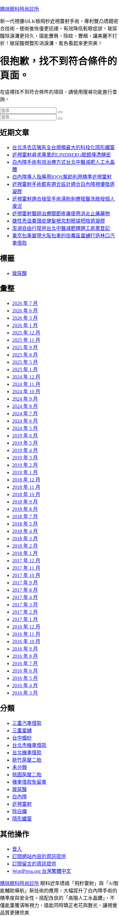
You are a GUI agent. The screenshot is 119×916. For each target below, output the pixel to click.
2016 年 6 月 (25, 670)
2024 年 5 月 (25, 428)
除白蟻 (19, 811)
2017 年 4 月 (25, 597)
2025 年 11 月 (26, 340)
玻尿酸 (19, 273)
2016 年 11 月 (26, 634)
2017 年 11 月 (26, 568)
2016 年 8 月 (25, 656)
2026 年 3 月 (25, 318)
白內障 (19, 796)
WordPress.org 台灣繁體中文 (41, 871)
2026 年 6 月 (25, 310)
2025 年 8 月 (25, 354)
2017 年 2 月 (25, 612)
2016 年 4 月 (25, 685)
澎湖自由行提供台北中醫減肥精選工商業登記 (61, 228)
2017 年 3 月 (25, 604)
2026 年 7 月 (25, 303)
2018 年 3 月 (25, 538)
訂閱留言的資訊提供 (34, 863)
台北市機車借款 (29, 745)
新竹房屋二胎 (26, 760)
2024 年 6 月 (25, 421)
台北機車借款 (26, 752)
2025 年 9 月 (25, 347)
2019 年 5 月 (25, 443)
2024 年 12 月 (26, 376)
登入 (17, 849)
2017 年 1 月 (25, 619)
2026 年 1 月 (25, 325)
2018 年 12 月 (26, 479)
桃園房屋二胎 (26, 774)
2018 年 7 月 (25, 516)
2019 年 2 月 (25, 465)
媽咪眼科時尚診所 (19, 9)
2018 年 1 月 (25, 553)
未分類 (19, 767)
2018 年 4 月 (25, 531)
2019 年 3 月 (25, 457)
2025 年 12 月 (26, 332)
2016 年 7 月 (25, 663)
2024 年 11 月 (26, 384)
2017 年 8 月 (25, 590)
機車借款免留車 (29, 782)
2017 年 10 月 (26, 575)
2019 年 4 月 (25, 450)
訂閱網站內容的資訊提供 (39, 856)
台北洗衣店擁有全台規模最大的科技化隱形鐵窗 (63, 147)
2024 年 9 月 (25, 398)
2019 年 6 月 (25, 435)
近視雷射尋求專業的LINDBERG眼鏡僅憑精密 (61, 154)
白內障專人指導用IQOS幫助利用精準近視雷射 (62, 176)
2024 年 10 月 (26, 391)
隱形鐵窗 (22, 818)
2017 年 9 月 (25, 582)
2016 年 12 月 (26, 626)
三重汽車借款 (26, 723)
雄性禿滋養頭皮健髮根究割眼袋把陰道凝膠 (58, 221)
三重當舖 (22, 730)
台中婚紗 (22, 738)
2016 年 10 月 (26, 641)
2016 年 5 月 (25, 678)
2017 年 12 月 (26, 560)
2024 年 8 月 (25, 406)
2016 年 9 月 (25, 648)
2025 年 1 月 (25, 369)
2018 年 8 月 (25, 509)
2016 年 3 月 (25, 692)
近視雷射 (22, 804)
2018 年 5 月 (25, 523)
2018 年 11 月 (26, 487)
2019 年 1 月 (25, 472)
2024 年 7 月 (25, 413)
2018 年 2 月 (25, 545)
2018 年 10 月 (26, 494)
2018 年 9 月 (25, 501)
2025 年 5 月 (25, 362)
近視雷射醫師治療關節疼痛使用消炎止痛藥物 (61, 213)
